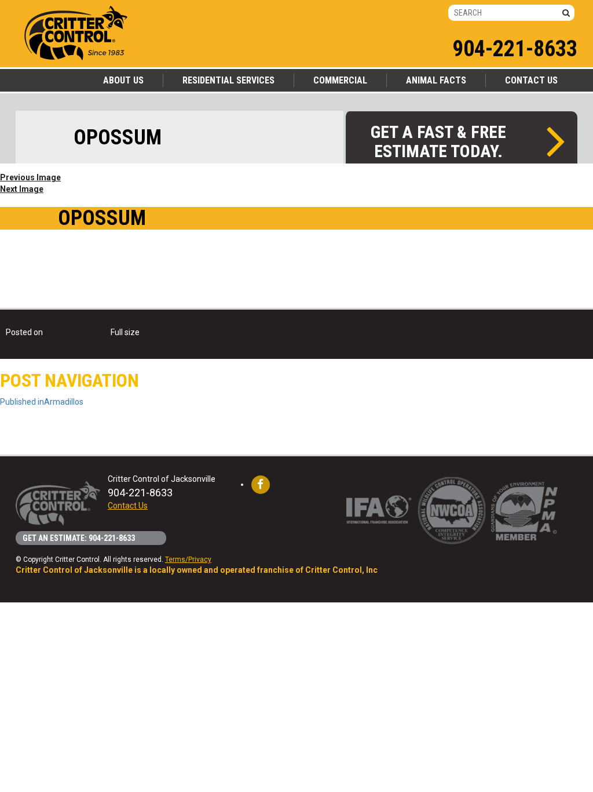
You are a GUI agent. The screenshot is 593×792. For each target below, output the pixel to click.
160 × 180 (159, 332)
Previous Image (30, 177)
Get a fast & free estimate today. (438, 141)
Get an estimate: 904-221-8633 (79, 538)
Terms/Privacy (188, 559)
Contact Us (128, 505)
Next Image (21, 189)
